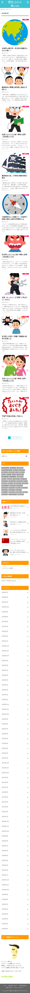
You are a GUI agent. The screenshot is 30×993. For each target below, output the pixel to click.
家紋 (9, 479)
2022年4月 (5, 743)
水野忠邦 (4, 487)
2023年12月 (5, 646)
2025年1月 (5, 602)
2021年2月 (5, 811)
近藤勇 (25, 492)
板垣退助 (12, 485)
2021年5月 (5, 797)
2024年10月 (5, 607)
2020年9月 (5, 836)
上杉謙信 (20, 467)
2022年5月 (5, 738)
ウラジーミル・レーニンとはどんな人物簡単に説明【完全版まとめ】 (14, 542)
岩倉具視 (4, 481)
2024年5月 (5, 621)
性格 (25, 481)
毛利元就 (19, 485)
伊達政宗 (11, 472)
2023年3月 (5, 690)
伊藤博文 (4, 472)
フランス (13, 467)
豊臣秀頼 (18, 492)
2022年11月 (5, 709)
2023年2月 (5, 694)
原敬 (3, 474)
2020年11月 (5, 826)
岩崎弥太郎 (12, 481)
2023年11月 (5, 651)
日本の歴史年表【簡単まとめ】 (18, 507)
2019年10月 (5, 889)
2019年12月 (5, 880)
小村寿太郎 (16, 479)
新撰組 (10, 483)
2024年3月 (5, 631)
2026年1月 (5, 592)
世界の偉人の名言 (7, 470)
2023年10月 (5, 655)
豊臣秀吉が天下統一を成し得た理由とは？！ (18, 515)
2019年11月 (5, 884)
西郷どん (4, 492)
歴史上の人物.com (15, 4)
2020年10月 (5, 831)
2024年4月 (5, 626)
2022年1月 (5, 758)
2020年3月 (5, 865)
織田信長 (11, 490)
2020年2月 (5, 870)
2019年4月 (5, 919)
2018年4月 (5, 928)
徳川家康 (19, 481)
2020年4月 (5, 860)
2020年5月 (5, 855)
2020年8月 (5, 841)
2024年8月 (5, 616)
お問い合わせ (9, 987)
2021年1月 (5, 816)
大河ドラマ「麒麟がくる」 (9, 476)
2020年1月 (5, 875)
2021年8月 (5, 782)
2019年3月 (5, 923)
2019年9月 (5, 894)
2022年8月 (5, 724)
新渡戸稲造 (17, 483)
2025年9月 (5, 597)
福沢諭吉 (4, 490)
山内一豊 (23, 479)
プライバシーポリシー (19, 987)
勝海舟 (22, 472)
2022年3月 (5, 748)
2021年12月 (5, 763)
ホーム (5, 985)
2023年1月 (5, 699)
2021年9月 (5, 777)
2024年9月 (5, 612)
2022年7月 (5, 729)
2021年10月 (5, 772)
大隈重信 (20, 476)
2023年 (7, 9)
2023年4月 (5, 685)
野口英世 (4, 494)
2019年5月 (5, 914)
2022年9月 (5, 719)
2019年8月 (5, 899)
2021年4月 (5, 802)
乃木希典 (21, 470)
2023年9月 (5, 660)
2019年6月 (5, 909)
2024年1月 (5, 641)
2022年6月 (5, 733)
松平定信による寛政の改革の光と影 (18, 523)
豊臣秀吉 (11, 492)
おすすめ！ (5, 467)
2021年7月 (5, 787)
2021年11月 (5, 767)
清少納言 (11, 487)
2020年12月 (5, 821)
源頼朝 (18, 487)
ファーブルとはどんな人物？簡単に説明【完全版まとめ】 (18, 552)
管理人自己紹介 (23, 985)
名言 (9, 474)
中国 (15, 470)
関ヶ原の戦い (12, 494)
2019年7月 (5, 904)
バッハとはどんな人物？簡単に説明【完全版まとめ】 (18, 532)
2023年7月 (5, 670)
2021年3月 (5, 806)
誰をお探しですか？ (13, 985)
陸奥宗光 (20, 494)
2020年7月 (5, 846)
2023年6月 (5, 675)
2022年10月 (5, 714)
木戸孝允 (25, 483)
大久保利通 (20, 474)
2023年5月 (5, 680)
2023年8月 (5, 665)
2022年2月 (5, 753)
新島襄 (4, 483)
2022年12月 (5, 704)
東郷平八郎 (5, 485)
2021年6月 (5, 792)
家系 (4, 479)
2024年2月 (5, 636)
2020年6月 (5, 850)
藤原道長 (18, 490)
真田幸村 (24, 487)
